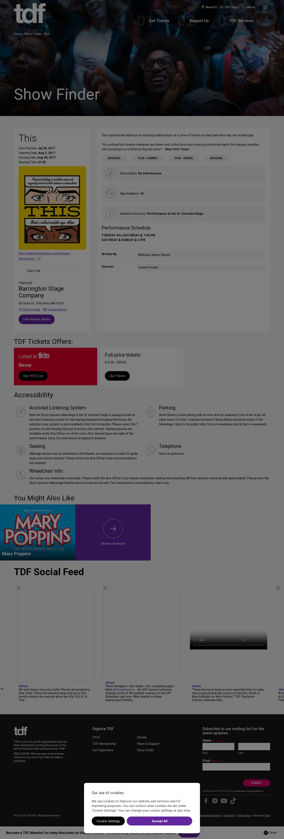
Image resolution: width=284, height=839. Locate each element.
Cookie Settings (108, 821)
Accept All (159, 821)
